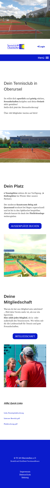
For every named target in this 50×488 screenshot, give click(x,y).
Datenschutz (25, 474)
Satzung (25, 477)
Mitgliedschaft (25, 336)
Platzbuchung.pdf (10, 424)
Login (42, 46)
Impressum (25, 471)
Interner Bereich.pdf (12, 418)
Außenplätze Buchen (25, 226)
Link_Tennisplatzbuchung (14, 413)
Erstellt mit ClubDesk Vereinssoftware (25, 461)
